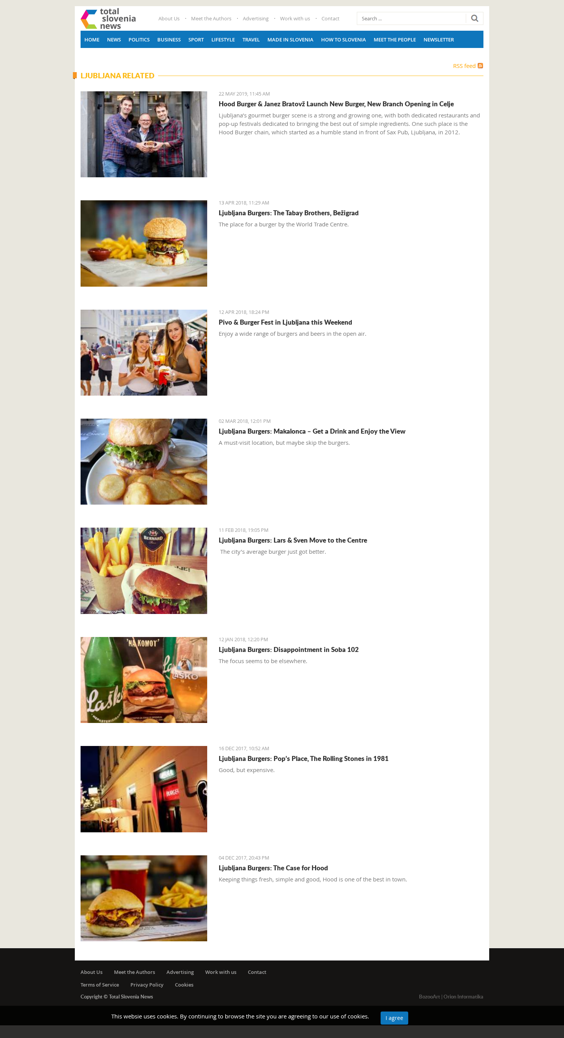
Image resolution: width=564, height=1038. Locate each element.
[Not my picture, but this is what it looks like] (144, 898)
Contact (331, 18)
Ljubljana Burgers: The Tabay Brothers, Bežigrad (289, 212)
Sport (196, 39)
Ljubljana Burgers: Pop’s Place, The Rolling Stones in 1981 (304, 758)
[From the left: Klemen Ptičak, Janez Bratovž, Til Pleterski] (144, 134)
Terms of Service (100, 984)
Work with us (295, 18)
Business (169, 39)
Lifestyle (223, 39)
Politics (139, 39)
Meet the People (395, 39)
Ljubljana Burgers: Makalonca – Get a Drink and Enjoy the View (312, 431)
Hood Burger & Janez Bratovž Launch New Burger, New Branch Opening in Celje (336, 103)
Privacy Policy (146, 984)
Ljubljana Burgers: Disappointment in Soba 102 (289, 649)
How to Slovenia (343, 39)
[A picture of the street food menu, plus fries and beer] (144, 680)
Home (91, 39)
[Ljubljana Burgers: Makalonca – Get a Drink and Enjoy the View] (144, 462)
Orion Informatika (463, 996)
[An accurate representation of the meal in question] (144, 571)
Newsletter (439, 39)
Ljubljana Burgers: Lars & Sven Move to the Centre (293, 540)
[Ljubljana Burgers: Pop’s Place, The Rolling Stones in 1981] (144, 789)
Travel (251, 39)
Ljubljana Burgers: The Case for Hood (273, 867)
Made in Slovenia (290, 39)
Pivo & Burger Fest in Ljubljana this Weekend (285, 322)
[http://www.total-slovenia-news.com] (108, 18)
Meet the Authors (211, 18)
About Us (169, 18)
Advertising (256, 18)
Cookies (184, 984)
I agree (394, 1017)
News (114, 39)
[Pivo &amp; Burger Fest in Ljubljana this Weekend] (144, 353)
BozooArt (429, 996)
